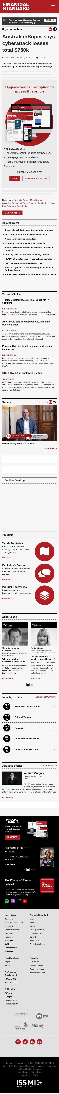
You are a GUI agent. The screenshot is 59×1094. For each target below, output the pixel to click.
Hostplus (51, 203)
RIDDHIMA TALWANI (9, 331)
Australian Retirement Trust (14, 203)
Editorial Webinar (23, 717)
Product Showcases (14, 587)
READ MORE (5, 678)
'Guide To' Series (12, 543)
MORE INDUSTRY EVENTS (46, 697)
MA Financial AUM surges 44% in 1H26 (23, 263)
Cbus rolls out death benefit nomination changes (29, 230)
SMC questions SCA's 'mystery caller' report (26, 234)
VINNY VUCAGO (8, 379)
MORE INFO (6, 558)
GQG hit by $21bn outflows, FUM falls (22, 373)
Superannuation (12, 29)
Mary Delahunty (37, 200)
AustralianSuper (21, 200)
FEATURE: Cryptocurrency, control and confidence (30, 259)
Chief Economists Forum (27, 738)
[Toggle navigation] (53, 6)
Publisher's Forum (13, 565)
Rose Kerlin (22, 206)
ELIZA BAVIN (10, 58)
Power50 (19, 728)
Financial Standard (37, 203)
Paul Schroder (8, 206)
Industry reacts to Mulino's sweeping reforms (27, 254)
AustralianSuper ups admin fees (20, 239)
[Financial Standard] (17, 6)
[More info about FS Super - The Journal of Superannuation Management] (45, 857)
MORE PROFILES (49, 766)
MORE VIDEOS (50, 448)
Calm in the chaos (15, 443)
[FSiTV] (52, 402)
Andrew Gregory (34, 773)
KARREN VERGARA (9, 309)
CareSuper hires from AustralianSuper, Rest (26, 243)
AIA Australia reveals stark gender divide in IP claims (30, 274)
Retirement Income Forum (27, 706)
